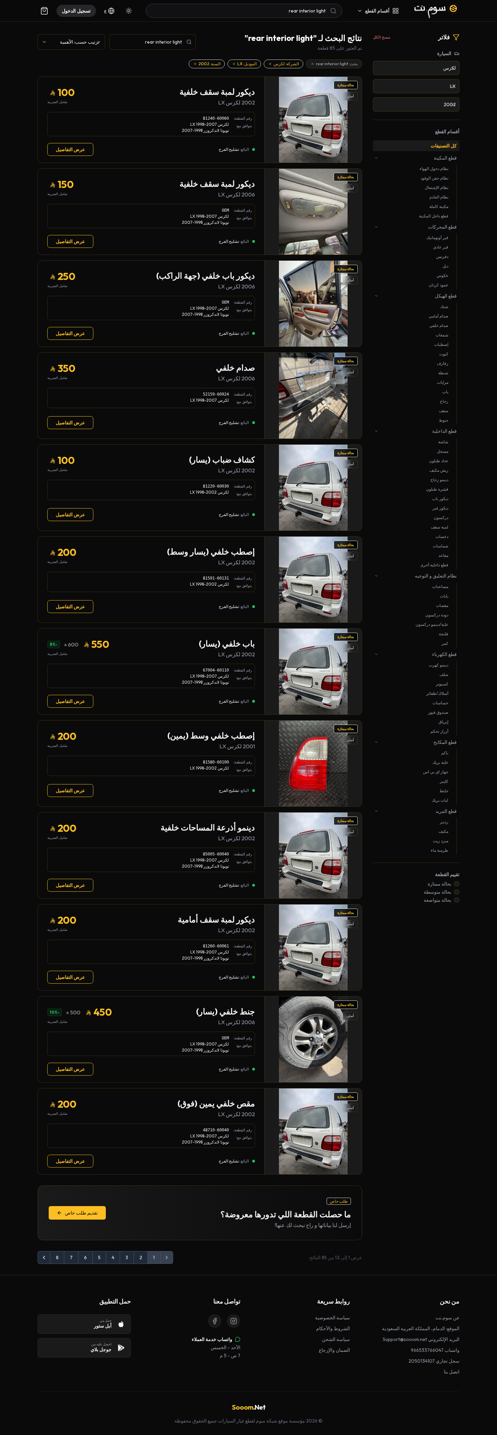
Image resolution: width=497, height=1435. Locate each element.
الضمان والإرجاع (334, 1350)
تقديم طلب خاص (81, 1213)
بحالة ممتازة (439, 884)
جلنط (444, 790)
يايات (444, 595)
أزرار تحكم (439, 731)
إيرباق (443, 721)
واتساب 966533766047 (435, 1350)
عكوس (442, 275)
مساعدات (440, 586)
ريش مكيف (438, 470)
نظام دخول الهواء (434, 168)
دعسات (441, 536)
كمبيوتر (442, 683)
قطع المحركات (442, 227)
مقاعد (443, 555)
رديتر (444, 821)
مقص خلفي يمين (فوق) (216, 1103)
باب (445, 391)
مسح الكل (381, 37)
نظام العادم (438, 196)
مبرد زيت (440, 840)
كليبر (444, 781)
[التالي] (44, 1257)
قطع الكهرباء (444, 654)
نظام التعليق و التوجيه (436, 576)
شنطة (443, 372)
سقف (443, 410)
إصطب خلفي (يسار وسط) (211, 551)
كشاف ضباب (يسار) (222, 459)
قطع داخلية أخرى (434, 564)
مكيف (443, 831)
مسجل (442, 451)
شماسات (440, 545)
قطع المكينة (445, 158)
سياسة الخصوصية (332, 1318)
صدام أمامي (438, 316)
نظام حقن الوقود (434, 178)
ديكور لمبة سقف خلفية (217, 92)
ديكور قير (440, 508)
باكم (444, 752)
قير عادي (440, 247)
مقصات (442, 605)
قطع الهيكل (446, 296)
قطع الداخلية (444, 431)
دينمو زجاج (439, 479)
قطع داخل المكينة (433, 215)
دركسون (441, 517)
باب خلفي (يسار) (227, 643)
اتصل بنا (451, 1372)
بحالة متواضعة (437, 900)
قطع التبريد (446, 811)
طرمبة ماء (439, 850)
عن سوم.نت (447, 1318)
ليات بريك (440, 800)
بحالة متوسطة (437, 892)
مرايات (442, 382)
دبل (445, 265)
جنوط (443, 420)
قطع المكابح (445, 742)
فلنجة (443, 633)
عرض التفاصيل (70, 149)
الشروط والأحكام (333, 1328)
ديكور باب (440, 498)
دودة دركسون (436, 614)
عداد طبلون (438, 460)
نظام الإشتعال (436, 187)
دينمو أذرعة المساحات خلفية (208, 827)
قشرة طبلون (437, 489)
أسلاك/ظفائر (437, 693)
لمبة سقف (439, 527)
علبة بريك (440, 762)
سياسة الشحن (336, 1339)
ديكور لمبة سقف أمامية (216, 919)
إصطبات (441, 344)
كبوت (443, 353)
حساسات (440, 702)
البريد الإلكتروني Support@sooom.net (421, 1339)
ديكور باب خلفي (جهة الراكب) (205, 275)
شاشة (443, 441)
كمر (445, 643)
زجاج (444, 401)
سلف (444, 674)
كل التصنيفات (444, 146)
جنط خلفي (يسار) (225, 1011)
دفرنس (442, 256)
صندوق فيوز (438, 712)
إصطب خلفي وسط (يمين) (211, 735)
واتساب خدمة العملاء (212, 1339)
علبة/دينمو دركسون (432, 624)
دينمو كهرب (438, 664)
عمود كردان (438, 284)
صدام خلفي (438, 325)
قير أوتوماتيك (437, 237)
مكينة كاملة (438, 206)
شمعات (441, 334)
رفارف (442, 363)
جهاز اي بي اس (435, 771)
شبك (444, 306)
